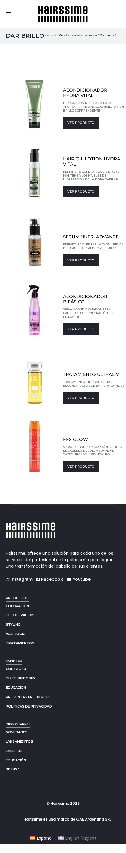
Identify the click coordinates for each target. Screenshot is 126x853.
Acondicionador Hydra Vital (85, 92)
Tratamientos (20, 643)
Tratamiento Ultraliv (91, 374)
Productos (17, 598)
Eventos (14, 751)
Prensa (13, 769)
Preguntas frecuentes (28, 697)
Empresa (14, 661)
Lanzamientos (19, 741)
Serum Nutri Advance (91, 236)
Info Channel (18, 724)
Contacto (16, 669)
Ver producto (80, 123)
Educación (16, 688)
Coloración (17, 606)
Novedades (17, 732)
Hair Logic (15, 634)
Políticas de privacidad (29, 706)
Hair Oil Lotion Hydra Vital (91, 161)
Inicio (48, 35)
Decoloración (20, 615)
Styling (13, 624)
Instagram (21, 579)
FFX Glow (75, 439)
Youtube (81, 579)
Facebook (51, 579)
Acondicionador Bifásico (85, 299)
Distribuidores (20, 678)
